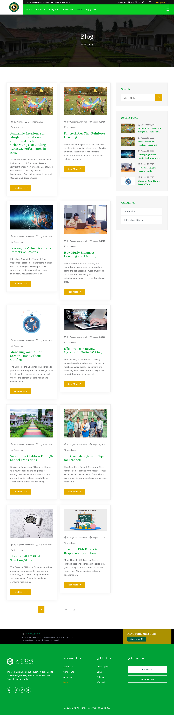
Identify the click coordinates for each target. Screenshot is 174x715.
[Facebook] (9, 690)
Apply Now (147, 669)
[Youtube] (132, 2)
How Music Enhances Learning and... (148, 169)
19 (66, 609)
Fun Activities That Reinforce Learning (84, 135)
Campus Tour (147, 679)
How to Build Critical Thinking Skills (25, 558)
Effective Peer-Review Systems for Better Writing (83, 350)
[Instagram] (136, 2)
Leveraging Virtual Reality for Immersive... (149, 156)
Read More (19, 188)
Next (74, 609)
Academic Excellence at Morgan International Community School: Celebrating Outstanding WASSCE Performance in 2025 (28, 143)
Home (83, 44)
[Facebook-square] (129, 2)
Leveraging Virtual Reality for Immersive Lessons (31, 250)
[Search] (158, 97)
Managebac (161, 3)
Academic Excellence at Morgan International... (149, 130)
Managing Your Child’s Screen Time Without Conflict (26, 356)
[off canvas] (167, 9)
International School (134, 220)
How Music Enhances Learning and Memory (80, 254)
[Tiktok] (140, 2)
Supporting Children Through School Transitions (31, 458)
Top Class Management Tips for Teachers (84, 458)
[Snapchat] (143, 2)
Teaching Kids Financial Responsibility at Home (81, 551)
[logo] (14, 7)
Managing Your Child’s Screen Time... (149, 183)
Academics (18, 127)
